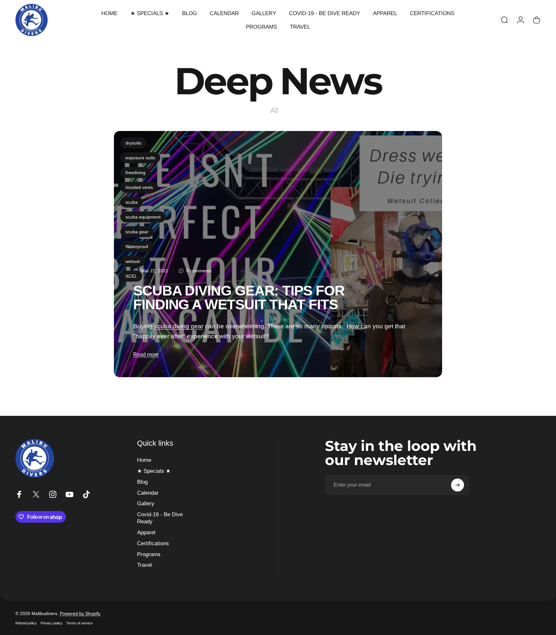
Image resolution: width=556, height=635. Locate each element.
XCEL (131, 276)
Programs (149, 554)
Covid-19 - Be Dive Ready (160, 518)
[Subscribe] (457, 485)
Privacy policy (51, 623)
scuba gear (136, 231)
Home (144, 460)
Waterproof (136, 246)
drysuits (133, 142)
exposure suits (140, 157)
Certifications (153, 543)
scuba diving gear (178, 326)
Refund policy (26, 623)
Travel (144, 565)
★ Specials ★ (154, 471)
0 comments (198, 270)
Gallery (145, 503)
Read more (146, 354)
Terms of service (79, 623)
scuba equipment (143, 216)
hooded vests (139, 187)
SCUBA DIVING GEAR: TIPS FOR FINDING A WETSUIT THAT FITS (239, 298)
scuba (131, 202)
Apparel (146, 532)
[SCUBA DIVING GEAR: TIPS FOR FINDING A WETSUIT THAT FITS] (278, 254)
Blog (142, 482)
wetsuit (132, 261)
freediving (135, 172)
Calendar (148, 493)
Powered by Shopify (80, 613)
